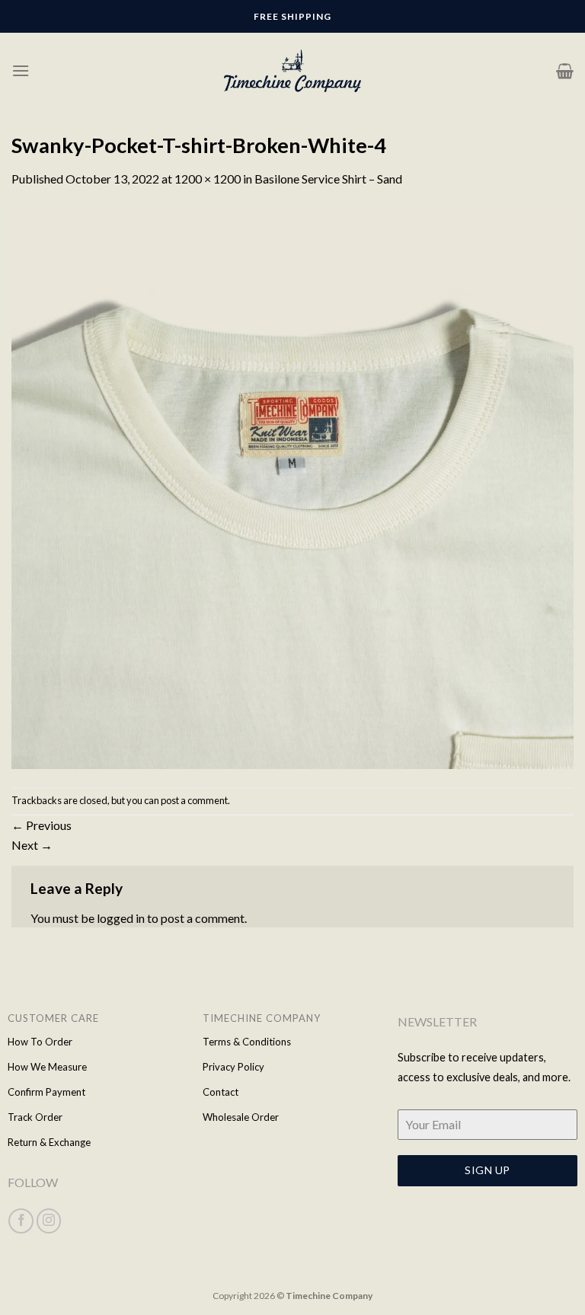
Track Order (35, 1117)
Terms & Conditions (247, 1042)
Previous (41, 825)
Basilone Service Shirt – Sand (328, 178)
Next (32, 845)
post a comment (194, 800)
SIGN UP (487, 1169)
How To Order (40, 1042)
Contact (220, 1092)
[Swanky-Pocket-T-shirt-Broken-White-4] (292, 486)
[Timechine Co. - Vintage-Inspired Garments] (292, 71)
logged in (121, 918)
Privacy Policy (233, 1067)
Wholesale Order (241, 1117)
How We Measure (47, 1067)
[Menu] (20, 70)
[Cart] (565, 71)
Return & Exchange (49, 1142)
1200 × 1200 (207, 178)
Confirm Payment (46, 1092)
